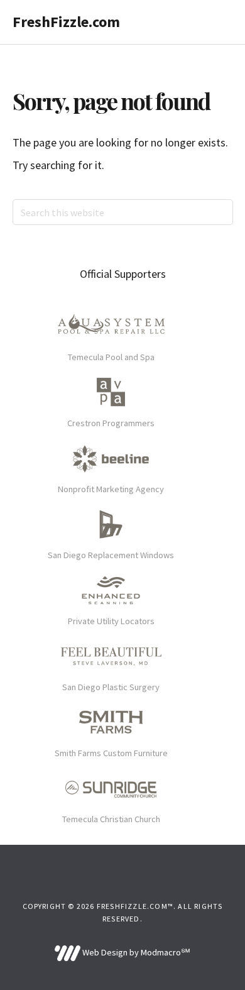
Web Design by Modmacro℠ (135, 952)
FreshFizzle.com (66, 21)
